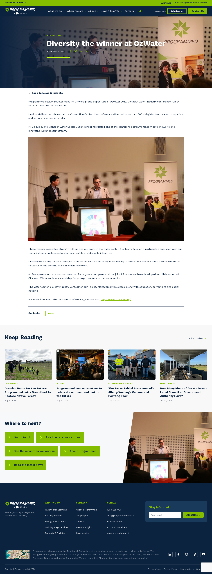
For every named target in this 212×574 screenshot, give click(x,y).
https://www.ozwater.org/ (116, 299)
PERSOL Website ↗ (117, 527)
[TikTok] (195, 554)
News (51, 313)
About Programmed (83, 451)
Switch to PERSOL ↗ (15, 3)
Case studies (82, 533)
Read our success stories (63, 437)
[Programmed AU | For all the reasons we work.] (20, 11)
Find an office (114, 521)
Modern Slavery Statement (193, 569)
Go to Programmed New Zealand (191, 3)
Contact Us (198, 11)
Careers (80, 521)
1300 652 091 (114, 509)
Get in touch (22, 437)
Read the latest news (28, 464)
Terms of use (154, 569)
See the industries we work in (34, 451)
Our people (82, 515)
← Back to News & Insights (45, 92)
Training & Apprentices (56, 527)
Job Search (177, 11)
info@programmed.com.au (121, 515)
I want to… (160, 11)
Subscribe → (193, 515)
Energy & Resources (55, 521)
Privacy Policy (170, 569)
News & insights (84, 527)
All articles (196, 338)
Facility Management (56, 509)
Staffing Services (54, 515)
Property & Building (55, 533)
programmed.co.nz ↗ (118, 533)
